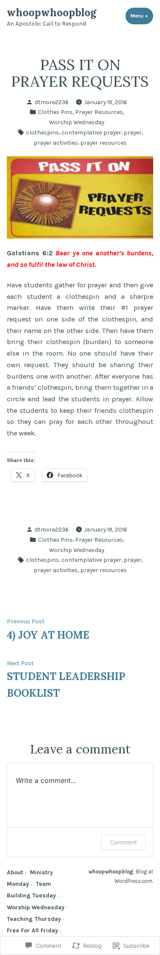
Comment (123, 842)
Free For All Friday (32, 930)
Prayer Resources (99, 111)
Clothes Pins (55, 111)
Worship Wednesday (76, 122)
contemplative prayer (91, 132)
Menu (142, 16)
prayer (133, 132)
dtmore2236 (52, 102)
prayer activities (56, 142)
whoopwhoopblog (51, 12)
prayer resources (103, 142)
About (15, 872)
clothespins (42, 132)
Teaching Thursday (34, 918)
